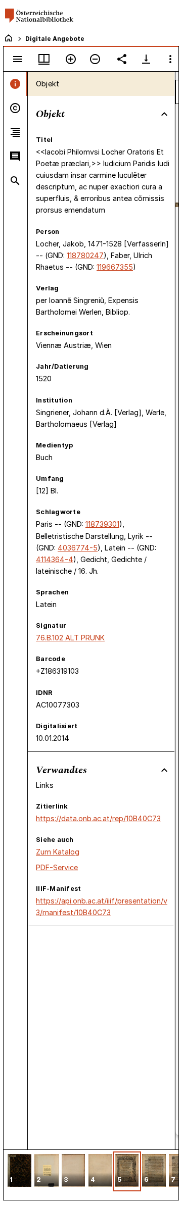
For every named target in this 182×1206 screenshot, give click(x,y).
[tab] (15, 84)
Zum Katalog (57, 851)
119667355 (115, 267)
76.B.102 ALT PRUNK (70, 637)
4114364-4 (54, 559)
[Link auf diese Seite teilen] (122, 59)
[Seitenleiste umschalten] (18, 59)
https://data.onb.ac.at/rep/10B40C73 (98, 818)
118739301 (102, 524)
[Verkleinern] (95, 59)
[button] (19, 1171)
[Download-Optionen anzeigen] (146, 59)
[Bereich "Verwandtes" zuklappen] (164, 770)
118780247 (85, 255)
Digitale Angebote (54, 38)
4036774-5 (78, 547)
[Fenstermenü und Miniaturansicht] (44, 59)
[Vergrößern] (71, 59)
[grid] (91, 1174)
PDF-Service (57, 867)
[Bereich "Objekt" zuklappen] (164, 114)
